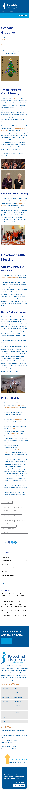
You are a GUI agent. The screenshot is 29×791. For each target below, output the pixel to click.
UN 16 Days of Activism (8, 528)
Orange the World (7, 520)
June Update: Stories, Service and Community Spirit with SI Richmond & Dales (12, 595)
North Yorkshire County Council (11, 515)
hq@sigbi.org (8, 742)
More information (14, 778)
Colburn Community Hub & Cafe (10, 278)
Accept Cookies (20, 782)
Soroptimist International (9, 688)
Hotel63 (4, 717)
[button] (22, 15)
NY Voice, (6, 319)
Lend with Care (6, 512)
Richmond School (19, 419)
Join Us (23, 766)
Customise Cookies (19, 785)
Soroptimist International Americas (12, 697)
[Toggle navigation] (23, 6)
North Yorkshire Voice (8, 518)
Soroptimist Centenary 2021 (10, 713)
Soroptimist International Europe (11, 701)
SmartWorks (13, 429)
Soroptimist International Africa (11, 693)
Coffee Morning (6, 502)
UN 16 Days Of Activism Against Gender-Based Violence (13, 532)
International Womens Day (9, 510)
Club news (4, 45)
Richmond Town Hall (21, 201)
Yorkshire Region (7, 535)
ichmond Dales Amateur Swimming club (13, 507)
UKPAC (4, 721)
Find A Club (16, 766)
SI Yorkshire (16, 98)
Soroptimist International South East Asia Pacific (14, 707)
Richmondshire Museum (8, 526)
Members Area (7, 766)
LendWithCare (14, 433)
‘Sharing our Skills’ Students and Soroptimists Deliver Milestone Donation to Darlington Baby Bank (14, 606)
